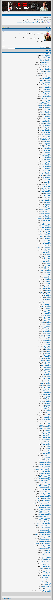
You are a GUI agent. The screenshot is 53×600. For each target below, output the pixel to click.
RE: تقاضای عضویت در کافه (48, 55)
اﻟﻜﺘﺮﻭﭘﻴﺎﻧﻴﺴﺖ (44, 267)
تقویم (5, 11)
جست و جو (12, 11)
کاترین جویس (43, 172)
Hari (43, 423)
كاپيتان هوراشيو (44, 436)
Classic (40, 57)
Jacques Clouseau (40, 218)
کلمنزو (41, 470)
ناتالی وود (43, 157)
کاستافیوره (43, 238)
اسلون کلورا (43, 577)
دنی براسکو (43, 164)
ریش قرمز (45, 260)
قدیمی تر (50, 48)
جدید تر (47, 48)
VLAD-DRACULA (42, 424)
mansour (45, 245)
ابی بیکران (45, 279)
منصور (44, 337)
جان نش (45, 380)
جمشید (41, 529)
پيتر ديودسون (43, 227)
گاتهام (41, 536)
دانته (45, 263)
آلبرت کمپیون (40, 514)
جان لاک (45, 278)
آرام (45, 441)
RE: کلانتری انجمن (49, 581)
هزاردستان (46, 582)
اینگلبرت (48, 181)
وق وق (43, 122)
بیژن (41, 486)
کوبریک (41, 530)
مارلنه (43, 166)
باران (43, 216)
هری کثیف (43, 159)
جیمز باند (41, 521)
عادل (45, 364)
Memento (43, 418)
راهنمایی (3, 11)
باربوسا (40, 47)
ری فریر (45, 276)
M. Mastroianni (42, 360)
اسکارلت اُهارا (43, 119)
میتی (44, 556)
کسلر (45, 251)
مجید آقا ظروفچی (42, 213)
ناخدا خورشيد (42, 113)
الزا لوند (43, 96)
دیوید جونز (44, 550)
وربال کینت (43, 146)
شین (43, 91)
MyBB (5, 598)
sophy (42, 555)
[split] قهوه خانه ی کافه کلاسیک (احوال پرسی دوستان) (45, 590)
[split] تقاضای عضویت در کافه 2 (48, 580)
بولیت (45, 299)
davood (41, 180)
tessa (37, 525)
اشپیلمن (41, 475)
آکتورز (44, 579)
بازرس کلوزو (45, 591)
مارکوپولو (45, 268)
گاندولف (41, 532)
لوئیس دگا (46, 290)
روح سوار (44, 565)
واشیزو (45, 430)
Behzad (43, 259)
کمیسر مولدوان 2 (41, 222)
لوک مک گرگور (43, 558)
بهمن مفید (43, 134)
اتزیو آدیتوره (44, 574)
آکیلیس (41, 541)
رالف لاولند (44, 563)
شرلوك (43, 189)
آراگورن (43, 161)
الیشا (43, 170)
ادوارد (45, 450)
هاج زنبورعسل (44, 321)
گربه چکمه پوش (48, 21)
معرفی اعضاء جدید (49, 53)
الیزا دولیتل (45, 333)
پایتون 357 (43, 188)
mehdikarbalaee (40, 137)
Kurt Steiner (42, 351)
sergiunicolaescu (40, 80)
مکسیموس (43, 249)
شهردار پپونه (45, 356)
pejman (38, 498)
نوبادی (45, 344)
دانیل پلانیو (45, 459)
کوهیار (43, 89)
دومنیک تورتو (45, 399)
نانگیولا (42, 184)
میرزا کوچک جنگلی (40, 466)
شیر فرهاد (45, 363)
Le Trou (41, 199)
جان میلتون (40, 546)
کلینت (41, 473)
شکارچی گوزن (44, 432)
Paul (41, 204)
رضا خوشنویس (40, 464)
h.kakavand (41, 236)
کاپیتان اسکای (43, 110)
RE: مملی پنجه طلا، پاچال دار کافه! (46, 138)
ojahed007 (40, 132)
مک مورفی (45, 407)
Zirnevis (41, 59)
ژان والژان (45, 320)
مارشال (43, 177)
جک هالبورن (45, 362)
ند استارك (41, 462)
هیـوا (45, 409)
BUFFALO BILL (40, 247)
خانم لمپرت (45, 295)
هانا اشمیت (42, 47)
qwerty (43, 376)
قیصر (43, 120)
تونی (45, 349)
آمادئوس (43, 141)
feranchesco (42, 306)
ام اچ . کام (45, 339)
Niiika (41, 241)
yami (40, 136)
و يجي (43, 86)
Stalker (43, 357)
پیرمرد (45, 408)
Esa (40, 73)
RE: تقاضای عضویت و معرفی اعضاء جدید (46, 461)
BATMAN (43, 322)
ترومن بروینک (43, 95)
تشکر (50, 181)
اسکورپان (43, 127)
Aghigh (38, 520)
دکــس (41, 461)
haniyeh (38, 500)
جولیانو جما (41, 502)
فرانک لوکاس (44, 324)
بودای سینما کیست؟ (49, 588)
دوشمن (45, 457)
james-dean (41, 104)
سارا (45, 398)
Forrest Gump (37, 543)
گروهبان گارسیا (40, 511)
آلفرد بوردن (45, 434)
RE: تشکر (49, 182)
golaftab (41, 67)
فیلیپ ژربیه (45, 403)
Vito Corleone (40, 105)
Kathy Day (42, 335)
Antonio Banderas (40, 129)
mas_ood (41, 234)
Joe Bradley (42, 292)
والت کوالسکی (40, 478)
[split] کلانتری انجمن (49, 591)
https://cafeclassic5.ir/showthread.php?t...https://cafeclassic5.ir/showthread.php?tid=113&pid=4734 (33, 21)
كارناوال (43, 163)
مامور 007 (43, 223)
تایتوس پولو (40, 507)
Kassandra (43, 581)
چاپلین (43, 143)
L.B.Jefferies (42, 443)
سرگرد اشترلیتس (40, 488)
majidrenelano (42, 270)
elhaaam (41, 231)
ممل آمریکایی (42, 139)
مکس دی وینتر (44, 330)
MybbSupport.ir (9, 598)
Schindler (43, 287)
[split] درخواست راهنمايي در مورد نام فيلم (46, 586)
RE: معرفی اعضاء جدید (48, 549)
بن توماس (43, 147)
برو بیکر (45, 311)
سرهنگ (45, 396)
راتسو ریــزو (43, 58)
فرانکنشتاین (45, 427)
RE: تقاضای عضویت (48, 251)
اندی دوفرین (45, 319)
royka (42, 557)
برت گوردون (46, 347)
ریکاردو (41, 522)
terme (43, 297)
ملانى (45, 315)
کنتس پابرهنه (49, 17)
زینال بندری (45, 392)
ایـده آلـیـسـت (40, 494)
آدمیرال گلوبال (40, 509)
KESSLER (41, 85)
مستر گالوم (44, 286)
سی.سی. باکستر (41, 209)
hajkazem (43, 405)
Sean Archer (36, 534)
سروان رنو (46, 53)
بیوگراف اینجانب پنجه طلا (46, 139)
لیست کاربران (8, 11)
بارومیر (45, 371)
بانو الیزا (40, 547)
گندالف (43, 243)
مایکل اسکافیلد (42, 171)
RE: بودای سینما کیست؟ (48, 589)
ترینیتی (45, 448)
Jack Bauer (41, 225)
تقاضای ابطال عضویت (48, 408)
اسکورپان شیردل (43, 419)
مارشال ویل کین (44, 274)
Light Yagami (38, 468)
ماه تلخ (45, 460)
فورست (48, 31)
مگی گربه (43, 78)
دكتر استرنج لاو (43, 82)
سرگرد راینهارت (43, 303)
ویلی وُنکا (41, 496)
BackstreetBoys (40, 93)
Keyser (43, 410)
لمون (45, 269)
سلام (50, 245)
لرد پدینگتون (44, 559)
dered (41, 198)
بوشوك (44, 455)
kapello (42, 568)
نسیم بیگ (45, 348)
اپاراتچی (43, 70)
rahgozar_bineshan (41, 414)
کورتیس (45, 374)
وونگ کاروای (43, 84)
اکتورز (45, 272)
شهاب (43, 229)
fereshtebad (41, 60)
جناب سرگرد (44, 554)
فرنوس (43, 215)
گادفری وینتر (45, 284)
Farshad (41, 112)
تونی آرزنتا (45, 439)
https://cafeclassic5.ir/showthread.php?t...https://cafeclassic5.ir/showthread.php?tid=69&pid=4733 (27, 22)
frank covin (37, 480)
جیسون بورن (43, 130)
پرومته (43, 155)
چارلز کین (43, 125)
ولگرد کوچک (42, 224)
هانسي (45, 353)
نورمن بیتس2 (43, 391)
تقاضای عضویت (49, 290)
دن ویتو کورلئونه (42, 55)
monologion (41, 206)
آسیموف (41, 539)
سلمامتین (45, 384)
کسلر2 (45, 254)
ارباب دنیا (45, 277)
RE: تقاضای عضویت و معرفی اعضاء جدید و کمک (45, 534)
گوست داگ (45, 416)
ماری (42, 61)
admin (40, 150)
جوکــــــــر (41, 527)
